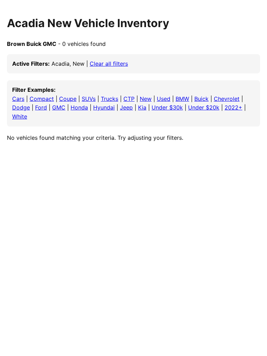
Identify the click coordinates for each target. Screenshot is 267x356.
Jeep (126, 107)
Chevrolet (227, 98)
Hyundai (104, 107)
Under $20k (203, 107)
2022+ (233, 107)
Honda (79, 107)
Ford (41, 107)
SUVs (89, 98)
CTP (129, 98)
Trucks (109, 98)
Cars (18, 98)
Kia (142, 107)
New (146, 98)
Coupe (67, 98)
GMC (58, 107)
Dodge (21, 107)
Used (163, 98)
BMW (182, 98)
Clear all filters (109, 63)
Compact (42, 98)
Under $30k (167, 107)
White (19, 116)
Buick (201, 98)
